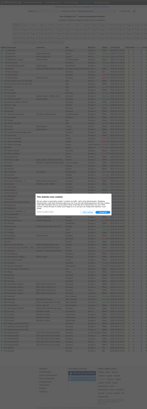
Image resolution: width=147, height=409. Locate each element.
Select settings (88, 212)
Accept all (102, 212)
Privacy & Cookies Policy (45, 212)
